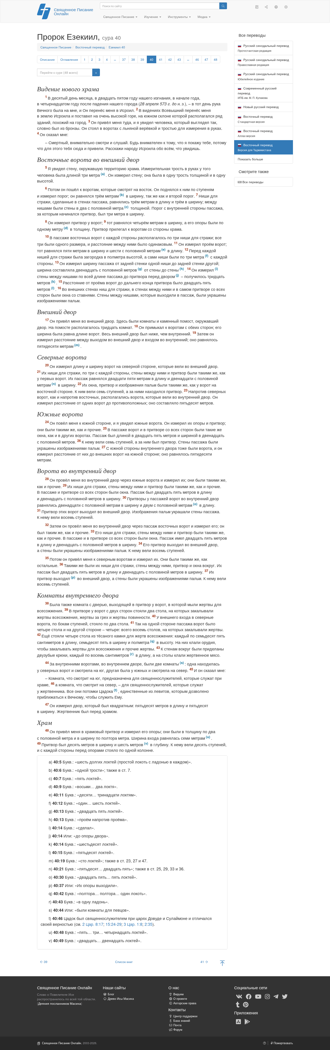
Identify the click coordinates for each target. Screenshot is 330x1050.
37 (124, 59)
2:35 (148, 924)
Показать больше (250, 159)
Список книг (124, 961)
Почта (177, 1025)
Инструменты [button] (178, 16)
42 (170, 59)
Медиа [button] (203, 16)
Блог (111, 994)
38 (133, 59)
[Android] (247, 1021)
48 (215, 59)
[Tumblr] (238, 1004)
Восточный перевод (90, 47)
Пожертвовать (283, 1043)
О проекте (180, 999)
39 (142, 59)
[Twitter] (285, 996)
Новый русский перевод (260, 106)
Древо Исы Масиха (121, 999)
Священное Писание (55, 47)
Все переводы (252, 182)
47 (206, 59)
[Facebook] (248, 996)
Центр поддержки (185, 1016)
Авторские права (184, 1003)
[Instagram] (267, 996)
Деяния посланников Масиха (59, 1003)
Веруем (178, 994)
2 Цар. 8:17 (92, 924)
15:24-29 (113, 924)
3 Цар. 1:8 (133, 924)
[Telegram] (275, 996)
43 (179, 59)
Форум (177, 1030)
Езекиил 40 (117, 47)
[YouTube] (258, 996)
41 (161, 59)
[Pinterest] (246, 1004)
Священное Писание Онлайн (73, 11)
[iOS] (238, 1021)
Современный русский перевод (257, 93)
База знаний (181, 1021)
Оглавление (69, 59)
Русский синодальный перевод (263, 47)
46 (197, 59)
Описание (47, 59)
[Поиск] (223, 5)
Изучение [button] (151, 16)
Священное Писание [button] (119, 16)
